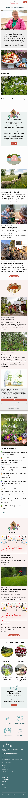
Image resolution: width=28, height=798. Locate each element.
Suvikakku (21, 661)
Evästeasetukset (21, 795)
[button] (2, 2)
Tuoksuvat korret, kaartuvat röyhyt (13, 99)
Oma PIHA (4, 781)
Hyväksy (14, 400)
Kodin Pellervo (5, 777)
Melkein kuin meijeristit (9, 228)
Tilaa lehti (14, 143)
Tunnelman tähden (7, 320)
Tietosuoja (17, 408)
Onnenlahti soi (6, 625)
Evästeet (15, 795)
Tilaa (25, 2)
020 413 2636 (4, 759)
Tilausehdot (4, 795)
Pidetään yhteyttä (20, 723)
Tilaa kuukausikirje (6, 790)
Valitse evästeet (14, 406)
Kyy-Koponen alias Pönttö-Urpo (12, 263)
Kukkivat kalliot (7, 661)
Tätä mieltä (8, 723)
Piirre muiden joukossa (14, 34)
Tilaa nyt (4, 512)
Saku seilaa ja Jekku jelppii (21, 680)
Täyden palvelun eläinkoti (10, 192)
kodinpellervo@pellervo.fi (7, 772)
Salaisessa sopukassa (8, 355)
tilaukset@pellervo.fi (6, 762)
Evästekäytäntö (11, 408)
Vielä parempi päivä (14, 635)
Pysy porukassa (14, 276)
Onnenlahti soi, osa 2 (8, 558)
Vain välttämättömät (14, 403)
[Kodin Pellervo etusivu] (14, 2)
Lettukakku (5, 73)
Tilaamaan (14, 705)
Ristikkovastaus (8, 736)
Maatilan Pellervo (5, 779)
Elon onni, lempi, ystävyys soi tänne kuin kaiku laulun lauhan (13, 591)
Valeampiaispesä (7, 679)
